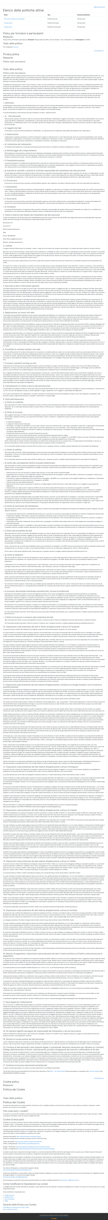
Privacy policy (8, 23)
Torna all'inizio (98, 51)
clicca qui (15, 47)
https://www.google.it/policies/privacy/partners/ (17, 1170)
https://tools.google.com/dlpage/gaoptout (15, 1177)
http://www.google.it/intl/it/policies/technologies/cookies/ (33, 1147)
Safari (6, 1201)
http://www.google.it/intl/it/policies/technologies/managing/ (36, 1149)
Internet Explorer (10, 1199)
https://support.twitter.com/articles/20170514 (28, 1141)
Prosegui (54, 1218)
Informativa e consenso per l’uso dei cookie (16, 1207)
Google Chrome (9, 1195)
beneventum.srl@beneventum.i (69, 1180)
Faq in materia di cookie (10, 1209)
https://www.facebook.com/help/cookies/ (29, 1136)
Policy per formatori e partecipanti (14, 19)
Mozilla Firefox (9, 1197)
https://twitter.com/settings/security (28, 1143)
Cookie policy (8, 27)
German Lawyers (95, 1071)
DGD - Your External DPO (57, 1071)
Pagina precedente (99, 7)
